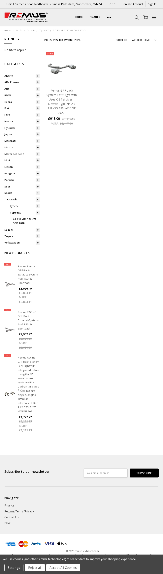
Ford (7, 115)
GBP (113, 4)
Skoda (8, 193)
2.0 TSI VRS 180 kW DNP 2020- (24, 221)
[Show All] (108, 17)
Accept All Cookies (63, 567)
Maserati (10, 141)
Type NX (15, 212)
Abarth (8, 76)
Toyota (8, 236)
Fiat (6, 108)
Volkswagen (12, 242)
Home (79, 17)
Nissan (8, 167)
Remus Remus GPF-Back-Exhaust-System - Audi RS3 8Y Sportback (28, 275)
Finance (94, 17)
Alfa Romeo (11, 82)
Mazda (8, 147)
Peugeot (9, 173)
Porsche (9, 180)
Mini (7, 160)
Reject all (35, 567)
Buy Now (61, 76)
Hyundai (9, 128)
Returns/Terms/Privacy (19, 511)
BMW (7, 95)
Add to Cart (61, 68)
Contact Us (11, 517)
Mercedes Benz (14, 154)
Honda (8, 121)
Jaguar (8, 134)
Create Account (133, 4)
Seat (7, 186)
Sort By (121, 40)
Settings (14, 567)
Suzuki (8, 229)
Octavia (12, 199)
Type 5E (14, 206)
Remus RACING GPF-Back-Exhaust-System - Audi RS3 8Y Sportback (28, 320)
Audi (7, 89)
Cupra (8, 102)
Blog (7, 523)
